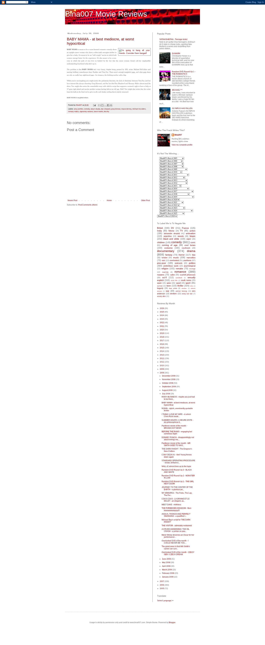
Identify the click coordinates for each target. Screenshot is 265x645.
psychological (189, 266)
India (159, 230)
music (176, 257)
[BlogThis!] (102, 105)
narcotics (191, 257)
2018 (162, 337)
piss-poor (161, 263)
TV (181, 230)
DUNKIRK (176, 53)
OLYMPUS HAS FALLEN (182, 108)
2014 (162, 351)
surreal (159, 286)
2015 (162, 348)
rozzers (160, 274)
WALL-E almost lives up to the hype (176, 466)
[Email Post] (94, 105)
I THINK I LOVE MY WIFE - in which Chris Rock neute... (176, 415)
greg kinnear (115, 109)
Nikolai (171, 231)
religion (164, 268)
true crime (173, 288)
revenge (192, 269)
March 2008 (167, 570)
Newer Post (72, 200)
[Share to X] (105, 105)
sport (188, 283)
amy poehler (78, 109)
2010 (162, 366)
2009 (162, 369)
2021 (162, 326)
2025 (162, 312)
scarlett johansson (187, 275)
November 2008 (169, 379)
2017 (162, 340)
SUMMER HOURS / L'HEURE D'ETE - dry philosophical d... (177, 421)
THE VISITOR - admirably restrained (177, 526)
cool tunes (189, 245)
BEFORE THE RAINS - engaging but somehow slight (177, 433)
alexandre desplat (172, 233)
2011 (162, 362)
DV (172, 228)
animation (190, 233)
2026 (162, 308)
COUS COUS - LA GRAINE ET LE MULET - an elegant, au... (176, 500)
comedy (87, 109)
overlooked (174, 260)
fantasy (168, 255)
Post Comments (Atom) (87, 205)
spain (159, 283)
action (192, 230)
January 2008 (168, 577)
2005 (162, 588)
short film (174, 280)
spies (169, 283)
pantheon (187, 260)
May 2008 (166, 562)
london (164, 258)
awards (181, 236)
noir (163, 260)
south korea (186, 280)
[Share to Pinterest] (111, 105)
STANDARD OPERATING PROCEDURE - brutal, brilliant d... (178, 461)
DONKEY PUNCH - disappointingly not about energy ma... (178, 438)
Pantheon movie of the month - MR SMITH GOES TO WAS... (176, 444)
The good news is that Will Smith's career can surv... (176, 547)
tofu (191, 286)
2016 (162, 344)
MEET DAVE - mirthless (171, 505)
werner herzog (181, 291)
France (185, 228)
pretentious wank (170, 266)
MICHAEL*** (177, 90)
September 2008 (169, 386)
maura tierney (126, 109)
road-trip (165, 272)
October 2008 (168, 383)
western (173, 294)
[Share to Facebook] (108, 105)
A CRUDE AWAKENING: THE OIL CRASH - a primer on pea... (175, 530)
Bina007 (178, 135)
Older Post (145, 200)
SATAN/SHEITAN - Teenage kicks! (173, 39)
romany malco (73, 111)
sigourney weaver (86, 111)
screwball (179, 277)
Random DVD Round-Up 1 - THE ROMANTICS (183, 73)
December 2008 (169, 376)
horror (182, 255)
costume (168, 248)
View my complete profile (182, 145)
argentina (168, 236)
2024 (162, 315)
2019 (162, 333)
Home (109, 200)
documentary (165, 251)
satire (172, 275)
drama (191, 251)
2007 (162, 581)
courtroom (186, 248)
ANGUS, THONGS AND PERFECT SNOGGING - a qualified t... (176, 515)
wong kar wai (187, 294)
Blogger (172, 622)
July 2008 (166, 394)
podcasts (178, 263)
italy (193, 255)
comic (192, 242)
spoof (178, 283)
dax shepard (105, 109)
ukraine (184, 288)
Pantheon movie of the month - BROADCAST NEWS (174, 427)
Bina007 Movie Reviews (106, 14)
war (167, 291)
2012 (162, 358)
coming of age (169, 245)
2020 (162, 330)
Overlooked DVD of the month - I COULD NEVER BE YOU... (175, 542)
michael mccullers (139, 109)
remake (179, 268)
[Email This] (99, 105)
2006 (162, 585)
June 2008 (166, 559)
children (161, 242)
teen (169, 285)
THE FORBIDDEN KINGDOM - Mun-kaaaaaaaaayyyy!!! (177, 509)
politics (192, 263)
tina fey (106, 111)
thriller (180, 285)
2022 (162, 323)
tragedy (160, 288)
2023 (162, 319)
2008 (162, 373)
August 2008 (167, 390)
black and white (171, 239)
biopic (192, 236)
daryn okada (95, 109)
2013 (162, 355)
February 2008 (168, 573)
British (160, 228)
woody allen (161, 296)
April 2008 (166, 566)
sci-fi (164, 277)
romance (180, 271)
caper (188, 239)
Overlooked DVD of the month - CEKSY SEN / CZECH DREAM (178, 553)
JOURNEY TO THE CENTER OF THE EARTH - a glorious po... (177, 488)
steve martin (98, 111)
